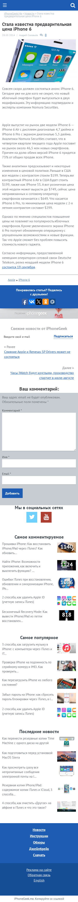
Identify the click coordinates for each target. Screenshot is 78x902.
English (39, 880)
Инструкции (39, 836)
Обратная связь (39, 875)
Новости (39, 829)
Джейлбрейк (39, 849)
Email (6, 474)
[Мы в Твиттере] (31, 517)
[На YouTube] (46, 517)
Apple (11, 280)
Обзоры (39, 842)
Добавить (12, 493)
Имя (5, 457)
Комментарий (12, 410)
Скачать (39, 855)
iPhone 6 (24, 280)
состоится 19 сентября (18, 267)
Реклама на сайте (39, 870)
